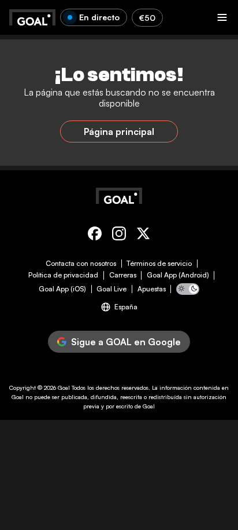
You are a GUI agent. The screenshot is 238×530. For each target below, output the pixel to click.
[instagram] (119, 235)
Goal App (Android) (178, 275)
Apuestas (151, 289)
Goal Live (111, 289)
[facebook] (94, 235)
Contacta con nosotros (81, 263)
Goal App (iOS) (62, 289)
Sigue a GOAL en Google (126, 342)
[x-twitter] (143, 235)
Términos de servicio (159, 263)
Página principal (119, 131)
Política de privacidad (63, 275)
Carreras (122, 275)
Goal (64, 387)
